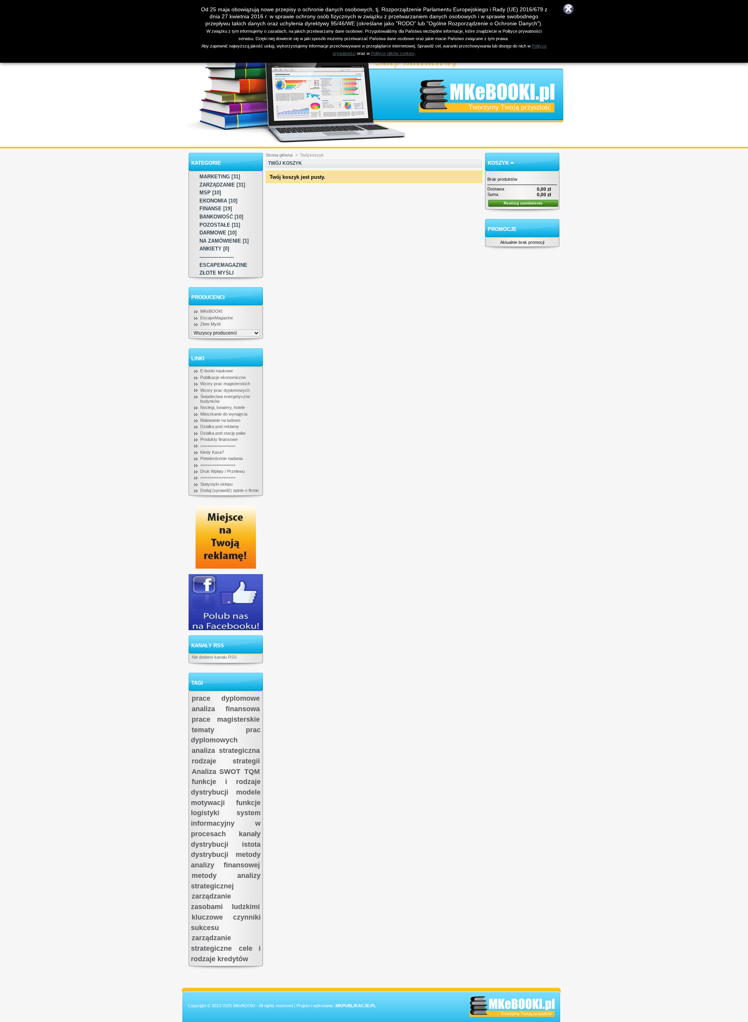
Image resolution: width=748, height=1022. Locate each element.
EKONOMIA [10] (218, 201)
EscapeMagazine (216, 317)
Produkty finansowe (219, 439)
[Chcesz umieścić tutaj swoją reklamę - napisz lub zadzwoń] (226, 567)
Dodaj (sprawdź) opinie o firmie (229, 490)
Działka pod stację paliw (222, 433)
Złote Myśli (210, 324)
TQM (252, 771)
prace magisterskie (226, 719)
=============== (217, 446)
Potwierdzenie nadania (221, 458)
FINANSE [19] (215, 208)
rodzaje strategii (226, 761)
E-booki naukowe (216, 370)
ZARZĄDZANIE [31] (222, 185)
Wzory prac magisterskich (225, 383)
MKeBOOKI (211, 311)
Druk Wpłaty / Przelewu (222, 471)
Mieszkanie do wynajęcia (223, 414)
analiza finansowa (226, 709)
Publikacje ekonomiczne (223, 377)
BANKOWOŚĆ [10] (221, 217)
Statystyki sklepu (216, 484)
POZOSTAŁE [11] (219, 225)
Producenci (208, 297)
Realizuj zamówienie (523, 203)
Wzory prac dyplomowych (225, 390)
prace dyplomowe (226, 698)
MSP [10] (210, 193)
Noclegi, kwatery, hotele (222, 407)
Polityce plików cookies (393, 53)
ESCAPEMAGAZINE (223, 265)
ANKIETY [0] (214, 249)
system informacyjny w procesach (226, 823)
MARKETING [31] (219, 177)
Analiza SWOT (216, 771)
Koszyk (498, 163)
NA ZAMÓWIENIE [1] (224, 241)
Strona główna (279, 155)
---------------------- (216, 257)
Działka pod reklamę (219, 426)
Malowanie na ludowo (220, 420)
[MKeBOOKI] (493, 75)
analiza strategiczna (226, 750)
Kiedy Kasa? (212, 452)
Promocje (502, 229)
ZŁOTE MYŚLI (216, 273)
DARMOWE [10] (217, 233)
